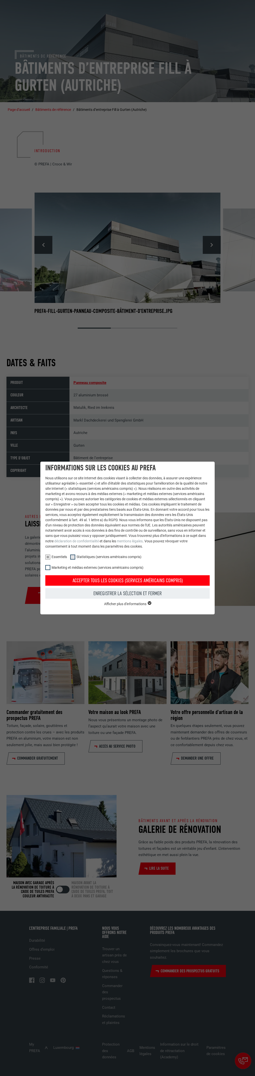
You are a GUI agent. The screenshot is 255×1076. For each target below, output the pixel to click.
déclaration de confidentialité (76, 541)
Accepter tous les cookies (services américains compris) (127, 580)
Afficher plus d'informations (125, 604)
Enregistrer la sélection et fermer (127, 593)
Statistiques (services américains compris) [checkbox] (108, 557)
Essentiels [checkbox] (59, 557)
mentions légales (130, 541)
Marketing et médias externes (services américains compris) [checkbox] (97, 568)
